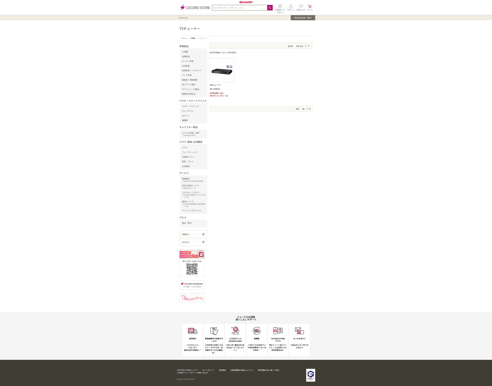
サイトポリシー (208, 370)
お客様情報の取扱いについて (242, 370)
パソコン (185, 242)
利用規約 (222, 370)
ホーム (184, 38)
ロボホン (185, 234)
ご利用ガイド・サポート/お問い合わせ (192, 372)
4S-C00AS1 (215, 89)
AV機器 (193, 38)
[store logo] (194, 9)
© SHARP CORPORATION (185, 379)
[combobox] (242, 8)
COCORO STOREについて (187, 370)
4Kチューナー (216, 85)
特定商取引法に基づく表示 (268, 370)
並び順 (290, 46)
